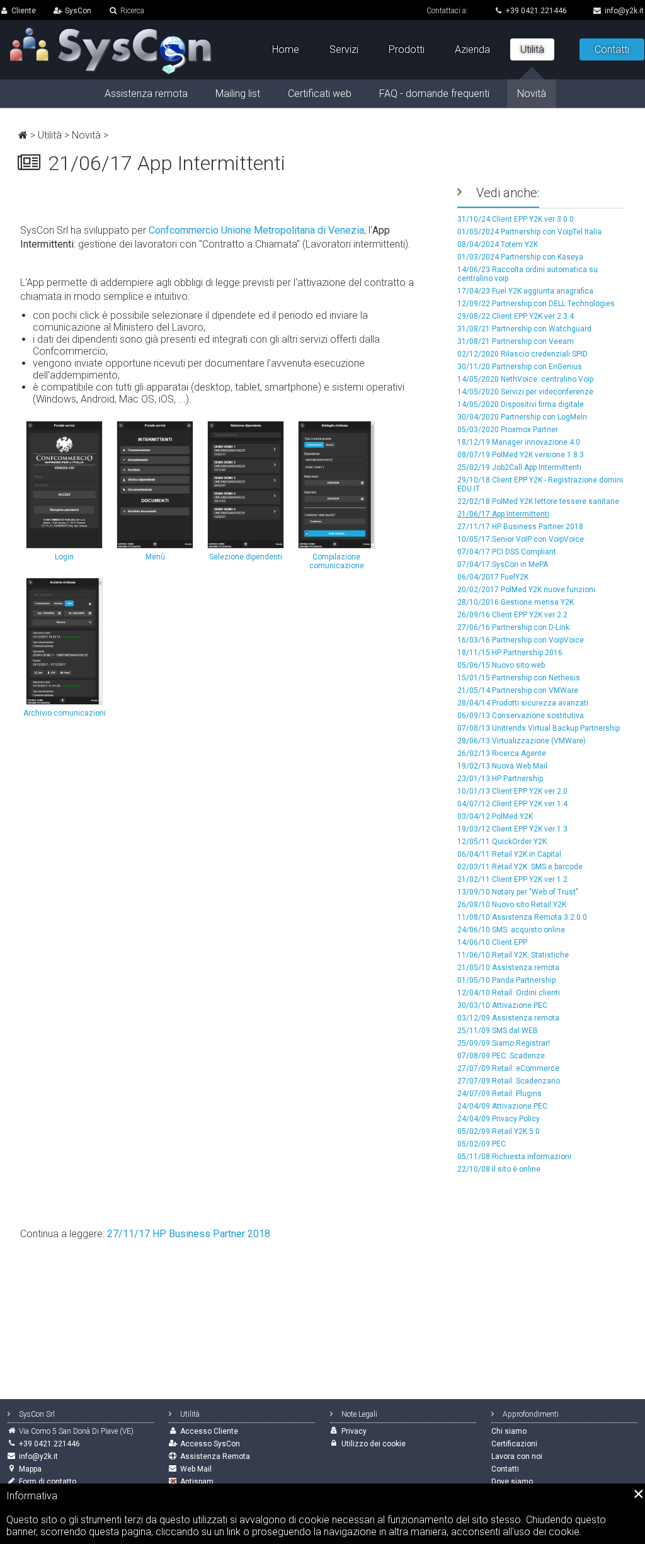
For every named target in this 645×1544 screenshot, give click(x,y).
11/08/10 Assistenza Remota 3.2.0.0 (522, 917)
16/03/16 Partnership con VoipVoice (520, 640)
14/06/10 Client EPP (492, 942)
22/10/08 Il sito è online (498, 1169)
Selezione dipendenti (245, 556)
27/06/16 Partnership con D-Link (513, 627)
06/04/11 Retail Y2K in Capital (509, 854)
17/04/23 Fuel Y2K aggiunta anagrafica (525, 291)
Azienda (472, 49)
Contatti (612, 49)
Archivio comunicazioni (64, 713)
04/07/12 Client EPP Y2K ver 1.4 (512, 803)
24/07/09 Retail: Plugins (499, 1093)
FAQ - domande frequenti (434, 94)
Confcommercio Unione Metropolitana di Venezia (256, 230)
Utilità (50, 135)
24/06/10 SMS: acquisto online (511, 929)
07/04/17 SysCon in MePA (502, 564)
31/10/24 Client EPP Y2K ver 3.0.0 (515, 219)
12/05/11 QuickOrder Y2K (502, 841)
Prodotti (407, 49)
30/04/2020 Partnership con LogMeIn (522, 417)
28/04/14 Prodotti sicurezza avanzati (522, 703)
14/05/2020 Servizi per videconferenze (525, 391)
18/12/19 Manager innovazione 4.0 (518, 442)
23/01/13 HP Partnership (500, 778)
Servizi (343, 49)
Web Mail (196, 1469)
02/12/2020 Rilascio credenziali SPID (522, 354)
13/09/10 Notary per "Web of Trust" (517, 892)
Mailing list (237, 94)
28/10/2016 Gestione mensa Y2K (515, 602)
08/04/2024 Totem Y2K (497, 244)
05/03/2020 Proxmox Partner (507, 429)
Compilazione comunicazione (336, 561)
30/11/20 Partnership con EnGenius (519, 366)
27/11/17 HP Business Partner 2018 (520, 526)
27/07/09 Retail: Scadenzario (508, 1081)
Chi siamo (509, 1431)
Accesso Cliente (209, 1431)
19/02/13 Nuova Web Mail (502, 766)
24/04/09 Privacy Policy (498, 1118)
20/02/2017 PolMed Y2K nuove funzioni (526, 589)
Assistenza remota (146, 94)
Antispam (197, 1481)
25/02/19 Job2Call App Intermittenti (519, 467)
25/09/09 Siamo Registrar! (503, 1043)
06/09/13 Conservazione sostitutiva (520, 715)
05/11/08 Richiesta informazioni (514, 1156)
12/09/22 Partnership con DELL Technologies (536, 303)
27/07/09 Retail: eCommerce (508, 1068)
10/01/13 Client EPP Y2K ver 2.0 (512, 791)
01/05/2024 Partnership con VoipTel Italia (529, 231)
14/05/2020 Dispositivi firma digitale (520, 404)
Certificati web (319, 94)
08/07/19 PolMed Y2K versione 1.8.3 (520, 454)
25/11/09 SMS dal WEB (497, 1030)
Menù (155, 556)
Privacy (354, 1431)
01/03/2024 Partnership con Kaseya (520, 257)
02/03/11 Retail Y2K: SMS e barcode (520, 866)
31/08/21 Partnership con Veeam (515, 341)
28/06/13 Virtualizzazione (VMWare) (521, 740)
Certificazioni (514, 1443)
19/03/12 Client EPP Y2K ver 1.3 (512, 829)
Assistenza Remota (215, 1456)
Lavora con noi (516, 1456)
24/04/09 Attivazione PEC (502, 1106)
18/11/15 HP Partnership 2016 (509, 652)
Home (285, 49)
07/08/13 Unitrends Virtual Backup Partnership (538, 728)
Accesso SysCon (210, 1443)
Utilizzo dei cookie (373, 1443)
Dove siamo (512, 1481)
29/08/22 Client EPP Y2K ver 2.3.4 (515, 316)
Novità (86, 135)
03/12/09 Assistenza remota (508, 1018)
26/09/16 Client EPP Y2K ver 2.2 (512, 614)
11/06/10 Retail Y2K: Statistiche (513, 955)
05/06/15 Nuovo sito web (501, 665)
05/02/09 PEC (481, 1144)
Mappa (30, 1469)
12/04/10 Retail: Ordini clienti (508, 992)
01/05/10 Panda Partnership (506, 980)
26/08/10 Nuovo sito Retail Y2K (511, 904)
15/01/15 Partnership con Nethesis (518, 677)
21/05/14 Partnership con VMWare (517, 690)
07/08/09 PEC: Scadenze (501, 1055)
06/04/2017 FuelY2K (492, 577)
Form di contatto (47, 1481)
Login (64, 556)
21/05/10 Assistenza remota (508, 967)
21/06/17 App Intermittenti (503, 514)
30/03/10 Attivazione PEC (502, 1005)
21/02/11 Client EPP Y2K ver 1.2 (512, 879)
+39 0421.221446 (536, 10)
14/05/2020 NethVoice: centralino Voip (525, 379)
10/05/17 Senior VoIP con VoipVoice (520, 539)
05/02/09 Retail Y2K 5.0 (498, 1131)
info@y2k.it (624, 10)
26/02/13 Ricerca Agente (501, 753)
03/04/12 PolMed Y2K (495, 816)
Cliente (23, 10)
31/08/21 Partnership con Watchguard (524, 328)
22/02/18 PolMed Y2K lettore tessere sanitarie (538, 501)
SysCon (78, 10)
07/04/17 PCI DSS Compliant (506, 551)
